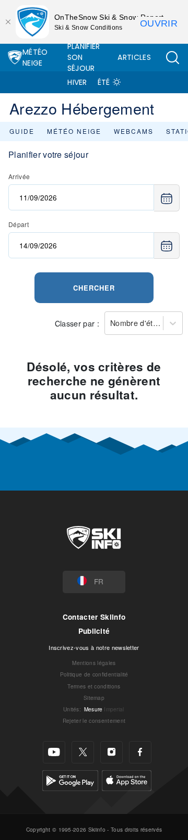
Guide (21, 131)
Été (104, 82)
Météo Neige (35, 57)
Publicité (94, 631)
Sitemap (94, 697)
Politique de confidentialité (94, 674)
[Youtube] (54, 752)
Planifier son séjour (83, 57)
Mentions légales (93, 663)
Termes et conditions (93, 686)
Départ (18, 224)
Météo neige (74, 131)
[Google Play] (70, 778)
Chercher (94, 288)
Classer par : (77, 323)
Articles (134, 57)
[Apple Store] (126, 778)
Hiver (77, 82)
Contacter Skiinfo (94, 617)
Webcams (134, 131)
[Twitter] (83, 752)
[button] (172, 57)
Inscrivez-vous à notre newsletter (94, 647)
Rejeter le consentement (94, 720)
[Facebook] (140, 752)
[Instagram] (111, 752)
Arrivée (19, 176)
